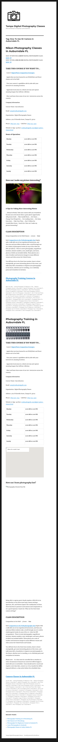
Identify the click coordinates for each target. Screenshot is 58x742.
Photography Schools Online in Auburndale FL (23, 305)
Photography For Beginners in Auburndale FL (33, 302)
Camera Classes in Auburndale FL (20, 676)
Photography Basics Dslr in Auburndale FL (22, 299)
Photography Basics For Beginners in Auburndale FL (30, 693)
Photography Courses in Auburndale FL (14, 302)
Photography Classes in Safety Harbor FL (19, 727)
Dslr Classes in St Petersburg (15, 721)
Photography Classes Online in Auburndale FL (29, 301)
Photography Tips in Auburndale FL (35, 308)
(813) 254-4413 (31, 123)
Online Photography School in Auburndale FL (22, 297)
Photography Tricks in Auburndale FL (14, 310)
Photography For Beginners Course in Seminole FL (22, 723)
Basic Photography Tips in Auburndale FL (32, 310)
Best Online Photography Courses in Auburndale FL (30, 685)
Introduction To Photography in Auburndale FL (29, 690)
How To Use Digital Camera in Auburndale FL (27, 688)
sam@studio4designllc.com (18, 111)
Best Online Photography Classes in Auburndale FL (17, 289)
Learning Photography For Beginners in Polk (23, 286)
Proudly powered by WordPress (31, 735)
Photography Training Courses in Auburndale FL (20, 279)
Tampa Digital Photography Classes (25, 26)
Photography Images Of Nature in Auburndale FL (23, 698)
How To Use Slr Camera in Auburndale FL (17, 296)
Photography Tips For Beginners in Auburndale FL (30, 307)
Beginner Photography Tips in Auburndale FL (33, 288)
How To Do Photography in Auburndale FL (22, 293)
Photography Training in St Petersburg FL (19, 718)
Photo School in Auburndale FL (30, 691)
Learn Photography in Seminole (16, 725)
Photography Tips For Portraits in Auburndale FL (16, 308)
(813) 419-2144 (14, 123)
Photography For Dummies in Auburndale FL (15, 304)
